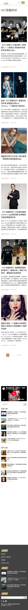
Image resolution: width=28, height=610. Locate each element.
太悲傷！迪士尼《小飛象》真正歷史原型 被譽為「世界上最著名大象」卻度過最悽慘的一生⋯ (16, 452)
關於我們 (3, 554)
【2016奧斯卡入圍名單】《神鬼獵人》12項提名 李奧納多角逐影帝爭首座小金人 (13, 47)
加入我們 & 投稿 (5, 563)
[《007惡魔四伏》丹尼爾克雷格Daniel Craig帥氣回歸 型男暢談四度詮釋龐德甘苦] (14, 196)
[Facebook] (2, 601)
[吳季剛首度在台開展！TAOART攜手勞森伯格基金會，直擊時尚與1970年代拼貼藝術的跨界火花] (3, 433)
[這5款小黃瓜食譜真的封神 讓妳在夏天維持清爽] (3, 459)
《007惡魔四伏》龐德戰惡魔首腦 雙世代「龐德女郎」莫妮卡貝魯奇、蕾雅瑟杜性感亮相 (14, 270)
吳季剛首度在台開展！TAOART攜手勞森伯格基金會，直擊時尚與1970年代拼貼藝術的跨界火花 (17, 433)
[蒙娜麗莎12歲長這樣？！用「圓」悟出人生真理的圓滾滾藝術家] (3, 479)
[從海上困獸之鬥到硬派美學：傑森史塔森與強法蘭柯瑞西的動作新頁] (3, 427)
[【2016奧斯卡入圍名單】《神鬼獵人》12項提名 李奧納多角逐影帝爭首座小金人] (14, 29)
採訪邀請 (3, 560)
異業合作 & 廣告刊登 (6, 557)
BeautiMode (6, 67)
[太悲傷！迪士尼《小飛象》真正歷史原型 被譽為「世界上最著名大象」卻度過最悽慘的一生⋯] (3, 452)
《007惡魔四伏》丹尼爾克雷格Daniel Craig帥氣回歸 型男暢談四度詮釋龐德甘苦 (13, 214)
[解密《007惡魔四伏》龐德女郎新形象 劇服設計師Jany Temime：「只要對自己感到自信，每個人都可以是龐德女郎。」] (14, 85)
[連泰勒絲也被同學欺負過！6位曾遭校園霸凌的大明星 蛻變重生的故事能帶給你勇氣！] (3, 472)
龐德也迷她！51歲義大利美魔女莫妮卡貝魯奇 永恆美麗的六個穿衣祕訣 (14, 326)
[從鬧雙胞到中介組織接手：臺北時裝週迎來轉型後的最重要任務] (3, 413)
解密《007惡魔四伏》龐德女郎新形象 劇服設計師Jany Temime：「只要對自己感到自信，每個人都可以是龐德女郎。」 (13, 105)
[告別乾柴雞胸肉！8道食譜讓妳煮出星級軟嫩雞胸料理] (3, 466)
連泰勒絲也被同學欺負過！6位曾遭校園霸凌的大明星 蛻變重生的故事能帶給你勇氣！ (17, 472)
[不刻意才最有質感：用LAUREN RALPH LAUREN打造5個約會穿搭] (3, 440)
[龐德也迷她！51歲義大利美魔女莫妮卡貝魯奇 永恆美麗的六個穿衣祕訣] (14, 307)
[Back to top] (23, 605)
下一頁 (19, 355)
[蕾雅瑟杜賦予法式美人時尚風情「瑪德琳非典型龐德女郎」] (14, 140)
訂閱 (25, 404)
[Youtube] (4, 601)
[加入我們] (6, 601)
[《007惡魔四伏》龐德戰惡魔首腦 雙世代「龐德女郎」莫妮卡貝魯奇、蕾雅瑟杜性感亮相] (14, 252)
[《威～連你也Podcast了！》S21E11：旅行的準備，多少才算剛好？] (3, 420)
